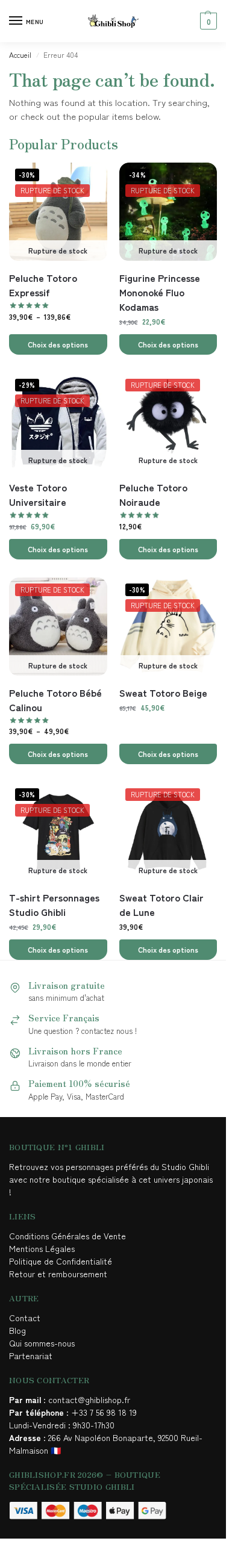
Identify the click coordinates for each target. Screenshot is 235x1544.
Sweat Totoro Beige (163, 692)
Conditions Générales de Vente (70, 1236)
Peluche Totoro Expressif (43, 284)
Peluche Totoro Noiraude (153, 494)
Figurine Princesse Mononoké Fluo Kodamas (159, 292)
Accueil (20, 54)
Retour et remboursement (58, 1274)
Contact (24, 1318)
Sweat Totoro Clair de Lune (161, 904)
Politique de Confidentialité (60, 1261)
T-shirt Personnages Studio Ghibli (54, 904)
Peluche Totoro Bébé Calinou (55, 699)
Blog (17, 1330)
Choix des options (58, 344)
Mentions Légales (43, 1248)
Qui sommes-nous (43, 1343)
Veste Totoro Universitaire (38, 494)
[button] (207, 21)
